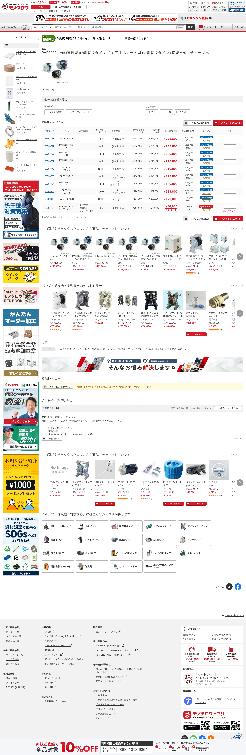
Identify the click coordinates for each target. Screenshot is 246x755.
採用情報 (46, 673)
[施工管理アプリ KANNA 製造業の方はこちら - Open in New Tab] (21, 449)
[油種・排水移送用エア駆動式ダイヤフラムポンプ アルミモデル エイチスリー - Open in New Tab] (151, 300)
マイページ (36, 11)
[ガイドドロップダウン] (220, 8)
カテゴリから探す (9, 27)
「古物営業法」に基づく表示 (110, 704)
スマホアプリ (12, 682)
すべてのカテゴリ (41, 27)
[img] (16, 7)
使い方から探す (13, 664)
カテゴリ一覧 (12, 632)
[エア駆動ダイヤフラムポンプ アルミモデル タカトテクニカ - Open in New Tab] (82, 300)
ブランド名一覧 (13, 636)
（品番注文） (24, 27)
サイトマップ (102, 718)
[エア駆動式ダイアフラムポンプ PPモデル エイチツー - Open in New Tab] (60, 300)
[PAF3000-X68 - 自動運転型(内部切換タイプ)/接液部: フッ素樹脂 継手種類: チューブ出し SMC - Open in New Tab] (151, 244)
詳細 (180, 27)
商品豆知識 (11, 678)
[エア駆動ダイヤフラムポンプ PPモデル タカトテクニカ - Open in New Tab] (196, 244)
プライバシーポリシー (107, 709)
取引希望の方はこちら (55, 701)
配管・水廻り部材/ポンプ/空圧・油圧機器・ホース (109, 349)
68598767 (49, 161)
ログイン (40, 7)
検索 (190, 27)
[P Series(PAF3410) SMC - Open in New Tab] (60, 244)
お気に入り (239, 27)
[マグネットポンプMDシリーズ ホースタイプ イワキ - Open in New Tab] (128, 470)
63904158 (49, 208)
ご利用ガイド (193, 628)
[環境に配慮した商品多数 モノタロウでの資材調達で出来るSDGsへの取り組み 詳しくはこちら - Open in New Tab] (21, 574)
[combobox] (114, 27)
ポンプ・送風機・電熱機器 (151, 349)
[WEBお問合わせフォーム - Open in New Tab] (193, 6)
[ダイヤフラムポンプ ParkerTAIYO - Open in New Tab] (105, 300)
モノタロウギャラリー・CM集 (59, 664)
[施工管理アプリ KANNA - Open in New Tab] (21, 424)
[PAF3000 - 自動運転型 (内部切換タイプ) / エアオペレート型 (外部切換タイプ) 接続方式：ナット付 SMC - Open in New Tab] (128, 244)
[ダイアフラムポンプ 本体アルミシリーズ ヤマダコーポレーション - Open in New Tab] (173, 300)
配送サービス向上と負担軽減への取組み (64, 659)
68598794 (49, 184)
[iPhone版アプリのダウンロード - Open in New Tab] (196, 726)
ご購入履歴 (67, 11)
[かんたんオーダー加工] (21, 377)
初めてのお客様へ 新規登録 (70, 7)
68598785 (49, 176)
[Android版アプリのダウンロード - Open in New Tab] (227, 726)
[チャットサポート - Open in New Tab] (205, 6)
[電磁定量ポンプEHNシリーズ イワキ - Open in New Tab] (60, 470)
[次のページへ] (240, 256)
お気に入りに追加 (200, 123)
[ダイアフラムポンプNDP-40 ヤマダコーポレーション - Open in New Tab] (128, 300)
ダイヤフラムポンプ (177, 349)
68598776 (49, 169)
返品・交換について (222, 639)
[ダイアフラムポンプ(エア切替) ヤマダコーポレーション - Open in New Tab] (82, 470)
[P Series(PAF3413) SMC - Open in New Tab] (105, 244)
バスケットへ (198, 334)
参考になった (53, 439)
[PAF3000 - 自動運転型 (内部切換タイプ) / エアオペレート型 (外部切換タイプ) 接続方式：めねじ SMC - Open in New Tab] (82, 244)
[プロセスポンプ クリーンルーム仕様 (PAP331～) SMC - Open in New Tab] (173, 244)
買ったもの (225, 27)
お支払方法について (222, 635)
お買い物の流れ (190, 635)
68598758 (49, 154)
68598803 (49, 191)
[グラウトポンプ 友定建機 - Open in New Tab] (196, 300)
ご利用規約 (101, 695)
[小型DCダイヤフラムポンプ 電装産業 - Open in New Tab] (219, 300)
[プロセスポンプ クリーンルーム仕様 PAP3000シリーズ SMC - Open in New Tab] (219, 244)
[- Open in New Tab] (192, 654)
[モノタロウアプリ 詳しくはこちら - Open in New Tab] (212, 714)
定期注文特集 (12, 659)
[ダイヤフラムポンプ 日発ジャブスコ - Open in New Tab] (196, 470)
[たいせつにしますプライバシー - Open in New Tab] (237, 739)
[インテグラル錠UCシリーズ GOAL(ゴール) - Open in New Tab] (151, 470)
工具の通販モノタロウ (71, 349)
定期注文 (53, 11)
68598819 (49, 199)
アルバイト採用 (52, 678)
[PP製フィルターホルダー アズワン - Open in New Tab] (173, 470)
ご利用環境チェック (105, 714)
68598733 (49, 138)
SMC (44, 48)
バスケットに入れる (231, 123)
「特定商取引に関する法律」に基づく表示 (116, 700)
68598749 (49, 146)
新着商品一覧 (12, 641)
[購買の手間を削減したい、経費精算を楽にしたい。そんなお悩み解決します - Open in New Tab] (142, 364)
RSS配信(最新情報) (15, 687)
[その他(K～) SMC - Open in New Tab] (219, 470)
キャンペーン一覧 (14, 655)
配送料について (190, 639)
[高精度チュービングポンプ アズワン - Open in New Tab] (105, 470)
